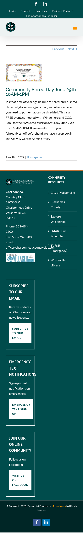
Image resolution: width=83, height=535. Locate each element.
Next (71, 49)
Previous (58, 49)
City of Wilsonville (63, 192)
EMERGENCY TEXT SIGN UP (21, 409)
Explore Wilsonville (58, 218)
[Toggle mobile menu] (75, 29)
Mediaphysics (59, 506)
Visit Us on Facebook (20, 480)
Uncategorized (35, 157)
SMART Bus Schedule (58, 233)
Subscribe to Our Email (20, 333)
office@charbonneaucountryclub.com (30, 247)
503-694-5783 (22, 237)
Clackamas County (58, 204)
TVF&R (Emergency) (59, 248)
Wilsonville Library (58, 262)
